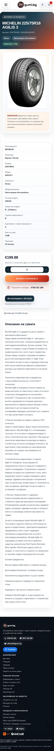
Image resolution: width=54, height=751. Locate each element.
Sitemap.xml (7, 689)
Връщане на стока (10, 703)
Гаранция (6, 665)
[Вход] (42, 4)
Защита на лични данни (12, 671)
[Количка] (49, 4)
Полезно (6, 706)
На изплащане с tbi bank (20, 298)
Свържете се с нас (10, 700)
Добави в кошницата (27, 278)
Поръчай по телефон (27, 287)
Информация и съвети (11, 679)
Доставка (6, 658)
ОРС (8, 742)
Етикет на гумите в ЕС (11, 682)
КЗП (14, 742)
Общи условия (8, 668)
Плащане (6, 662)
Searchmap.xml (8, 692)
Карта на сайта (8, 686)
